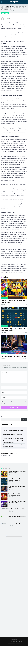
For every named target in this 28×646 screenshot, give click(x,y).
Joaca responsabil (8, 641)
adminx (8, 18)
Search (2, 416)
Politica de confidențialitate (18, 641)
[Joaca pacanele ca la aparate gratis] (4, 515)
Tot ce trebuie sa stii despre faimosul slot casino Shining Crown (13, 441)
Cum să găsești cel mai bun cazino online (14, 356)
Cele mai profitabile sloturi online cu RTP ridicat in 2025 (13, 431)
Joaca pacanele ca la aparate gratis (17, 516)
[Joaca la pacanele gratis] (4, 523)
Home (2, 10)
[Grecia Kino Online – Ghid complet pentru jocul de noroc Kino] (14, 317)
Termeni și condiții (11, 643)
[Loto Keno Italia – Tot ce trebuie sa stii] (4, 508)
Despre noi (18, 643)
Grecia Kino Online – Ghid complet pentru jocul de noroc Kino (13, 435)
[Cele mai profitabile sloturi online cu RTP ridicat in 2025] (14, 289)
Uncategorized (5, 13)
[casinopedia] (14, 2)
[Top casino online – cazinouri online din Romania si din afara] (4, 506)
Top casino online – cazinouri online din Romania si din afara (12, 445)
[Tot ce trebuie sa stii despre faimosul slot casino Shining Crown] (4, 499)
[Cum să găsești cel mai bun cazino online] (14, 344)
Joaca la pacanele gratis (14, 523)
